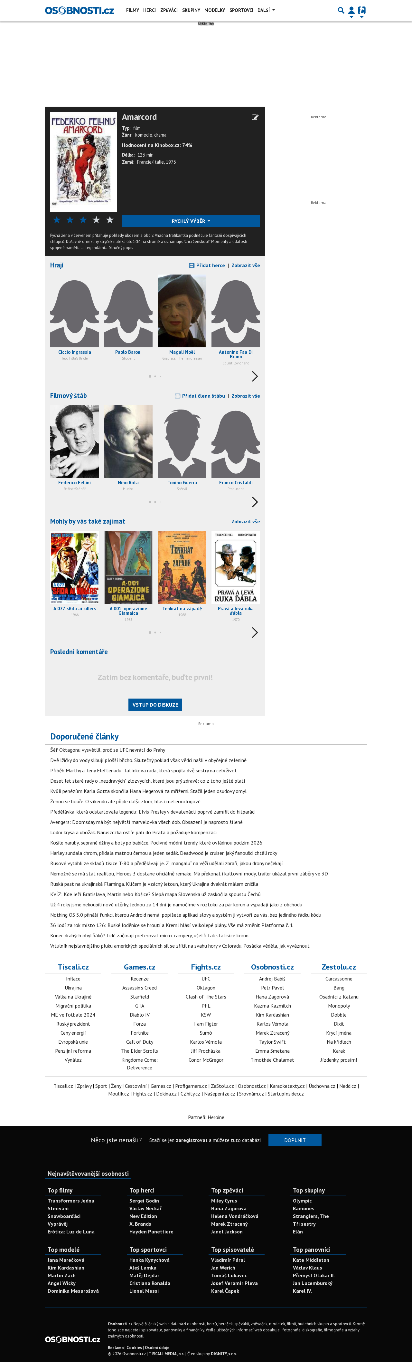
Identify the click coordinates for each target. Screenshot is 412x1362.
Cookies (134, 1347)
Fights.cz (206, 967)
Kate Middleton (311, 1260)
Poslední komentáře (79, 651)
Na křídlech (339, 1041)
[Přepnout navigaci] (351, 10)
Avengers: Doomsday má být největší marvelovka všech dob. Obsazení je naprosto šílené (146, 822)
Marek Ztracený (272, 1032)
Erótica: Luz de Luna (71, 1231)
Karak (339, 1051)
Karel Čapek (225, 1291)
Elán (298, 1231)
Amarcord (139, 117)
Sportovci (241, 10)
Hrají (57, 265)
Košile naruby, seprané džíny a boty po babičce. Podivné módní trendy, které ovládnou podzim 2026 (156, 842)
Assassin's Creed (139, 987)
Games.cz (139, 967)
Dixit (339, 1023)
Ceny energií (73, 1032)
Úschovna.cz (322, 1086)
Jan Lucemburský (312, 1283)
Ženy (116, 1086)
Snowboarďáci (64, 1216)
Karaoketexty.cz (287, 1086)
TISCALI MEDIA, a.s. (166, 1354)
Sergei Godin (144, 1200)
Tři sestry (304, 1224)
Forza (139, 1023)
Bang (338, 987)
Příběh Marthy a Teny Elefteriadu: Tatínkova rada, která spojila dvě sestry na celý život (143, 770)
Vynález (73, 1060)
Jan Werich (223, 1267)
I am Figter (206, 1023)
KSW (206, 1014)
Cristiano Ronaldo (149, 1283)
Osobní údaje (157, 1347)
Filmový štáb (68, 395)
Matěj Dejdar (144, 1275)
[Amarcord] (83, 161)
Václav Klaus (307, 1267)
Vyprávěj (58, 1224)
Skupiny (191, 10)
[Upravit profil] (255, 117)
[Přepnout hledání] (341, 10)
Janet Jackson (227, 1231)
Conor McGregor (206, 1060)
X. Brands (140, 1224)
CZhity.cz (190, 1093)
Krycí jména (338, 1032)
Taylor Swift (272, 1041)
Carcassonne (338, 978)
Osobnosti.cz (272, 967)
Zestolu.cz (339, 967)
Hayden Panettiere (151, 1231)
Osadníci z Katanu (339, 996)
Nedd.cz (347, 1086)
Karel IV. (302, 1291)
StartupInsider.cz (286, 1093)
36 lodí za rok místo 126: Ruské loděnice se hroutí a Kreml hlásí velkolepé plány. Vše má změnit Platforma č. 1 (171, 925)
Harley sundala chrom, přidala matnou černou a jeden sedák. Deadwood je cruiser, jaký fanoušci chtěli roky (163, 853)
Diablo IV (140, 1014)
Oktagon (206, 987)
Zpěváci (169, 10)
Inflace (73, 978)
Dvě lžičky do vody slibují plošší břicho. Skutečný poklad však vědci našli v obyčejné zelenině (148, 760)
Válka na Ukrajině (73, 996)
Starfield (139, 996)
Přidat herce (210, 265)
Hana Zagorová (272, 996)
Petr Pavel (272, 987)
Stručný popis (121, 247)
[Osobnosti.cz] (79, 10)
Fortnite (140, 1032)
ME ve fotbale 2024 (73, 1014)
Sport (101, 1086)
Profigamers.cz (191, 1086)
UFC (206, 978)
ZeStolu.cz (222, 1086)
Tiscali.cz (73, 967)
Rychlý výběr (189, 221)
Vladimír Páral (228, 1260)
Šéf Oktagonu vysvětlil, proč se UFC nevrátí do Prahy (107, 750)
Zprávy (84, 1086)
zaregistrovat (192, 1140)
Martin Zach (62, 1275)
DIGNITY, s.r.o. (224, 1354)
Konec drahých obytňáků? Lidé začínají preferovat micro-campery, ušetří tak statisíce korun (149, 935)
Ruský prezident (73, 1023)
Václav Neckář (145, 1208)
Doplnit (295, 1140)
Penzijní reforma (73, 1051)
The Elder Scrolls (139, 1051)
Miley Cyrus (224, 1200)
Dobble (339, 1014)
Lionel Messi (144, 1291)
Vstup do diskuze (155, 704)
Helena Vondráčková (234, 1216)
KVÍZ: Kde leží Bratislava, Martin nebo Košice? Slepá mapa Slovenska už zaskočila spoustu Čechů (155, 894)
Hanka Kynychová (149, 1260)
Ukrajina (73, 987)
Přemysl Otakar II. (314, 1275)
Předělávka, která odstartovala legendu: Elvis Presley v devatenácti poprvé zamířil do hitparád (152, 811)
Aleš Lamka (142, 1267)
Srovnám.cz (251, 1093)
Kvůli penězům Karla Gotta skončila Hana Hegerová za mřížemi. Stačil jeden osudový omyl (148, 791)
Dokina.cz (166, 1093)
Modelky (214, 10)
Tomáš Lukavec (229, 1275)
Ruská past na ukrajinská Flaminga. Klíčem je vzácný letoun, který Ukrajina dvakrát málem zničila (154, 884)
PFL (206, 1005)
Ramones (303, 1208)
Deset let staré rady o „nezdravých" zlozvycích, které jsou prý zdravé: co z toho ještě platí (147, 781)
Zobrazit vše (245, 265)
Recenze (140, 978)
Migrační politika (73, 1005)
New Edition (143, 1216)
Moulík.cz (118, 1093)
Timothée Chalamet (272, 1060)
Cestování (136, 1086)
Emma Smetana (272, 1051)
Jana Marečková (66, 1260)
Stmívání (58, 1208)
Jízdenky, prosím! (339, 1060)
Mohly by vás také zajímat (87, 521)
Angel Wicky (62, 1283)
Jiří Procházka (205, 1051)
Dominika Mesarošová (73, 1291)
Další (264, 10)
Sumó (206, 1032)
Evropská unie (73, 1041)
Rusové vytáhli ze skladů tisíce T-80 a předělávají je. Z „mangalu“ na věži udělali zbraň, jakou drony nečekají (166, 863)
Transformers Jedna (71, 1200)
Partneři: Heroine (206, 1117)
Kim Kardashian (272, 1014)
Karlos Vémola (206, 1041)
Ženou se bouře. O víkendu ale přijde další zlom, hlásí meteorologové (125, 801)
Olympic (302, 1200)
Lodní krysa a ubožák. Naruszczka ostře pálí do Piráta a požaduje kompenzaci (133, 832)
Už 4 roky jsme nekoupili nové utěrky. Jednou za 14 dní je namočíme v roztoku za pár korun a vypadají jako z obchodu (176, 904)
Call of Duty (139, 1041)
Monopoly (339, 1005)
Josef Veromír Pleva (234, 1283)
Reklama (116, 1347)
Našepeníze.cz (219, 1093)
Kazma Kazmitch (272, 1005)
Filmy (132, 10)
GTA (139, 1005)
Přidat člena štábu (203, 395)
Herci (149, 10)
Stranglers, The (311, 1216)
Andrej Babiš (272, 978)
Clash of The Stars (206, 996)
